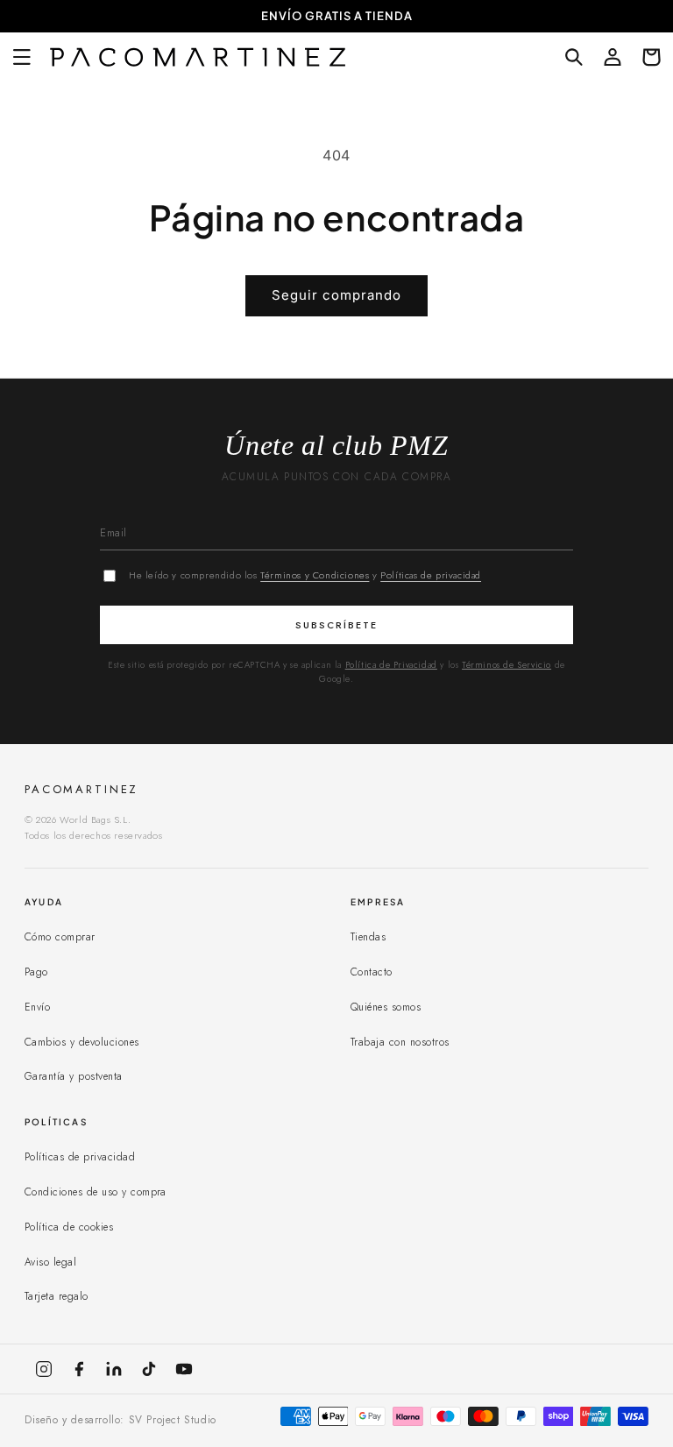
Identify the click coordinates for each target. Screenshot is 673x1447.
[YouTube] (184, 1369)
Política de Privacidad (391, 664)
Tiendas (368, 937)
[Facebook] (79, 1369)
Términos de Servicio (506, 664)
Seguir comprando (336, 295)
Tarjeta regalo (57, 1296)
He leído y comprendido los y (305, 575)
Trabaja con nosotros (400, 1042)
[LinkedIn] (114, 1369)
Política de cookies (69, 1227)
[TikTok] (149, 1369)
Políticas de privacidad (430, 575)
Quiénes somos (386, 1007)
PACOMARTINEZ (81, 789)
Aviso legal (50, 1262)
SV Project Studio (172, 1420)
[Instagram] (44, 1369)
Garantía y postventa (74, 1076)
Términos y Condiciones (314, 575)
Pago (36, 972)
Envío (37, 1007)
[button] (22, 57)
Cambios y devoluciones (82, 1042)
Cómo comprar (60, 937)
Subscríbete (336, 625)
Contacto (372, 972)
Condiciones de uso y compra (95, 1192)
